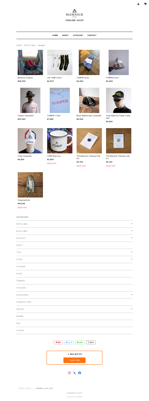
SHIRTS (19, 245)
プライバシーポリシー (25, 388)
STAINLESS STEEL (24, 302)
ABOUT (65, 35)
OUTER (19, 259)
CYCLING (20, 330)
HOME (55, 35)
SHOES (19, 274)
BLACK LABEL (22, 231)
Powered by (72, 397)
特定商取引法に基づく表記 (44, 388)
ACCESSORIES (22, 295)
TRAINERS (20, 281)
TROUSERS (21, 288)
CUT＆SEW (20, 267)
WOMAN (19, 316)
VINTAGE (20, 309)
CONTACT (92, 35)
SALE (18, 323)
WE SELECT (21, 238)
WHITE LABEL (30, 45)
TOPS (18, 252)
